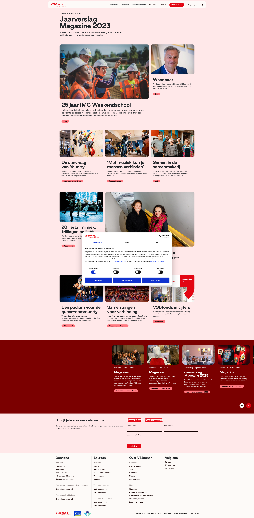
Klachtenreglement (136, 499)
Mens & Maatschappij (153, 420)
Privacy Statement (180, 513)
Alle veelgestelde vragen (65, 476)
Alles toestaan (155, 280)
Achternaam (169, 426)
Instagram (171, 465)
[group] (128, 372)
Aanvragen (60, 469)
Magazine (152, 5)
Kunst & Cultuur (134, 420)
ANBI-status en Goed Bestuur (141, 495)
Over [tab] (156, 242)
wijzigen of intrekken (157, 261)
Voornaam (131, 426)
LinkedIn (171, 469)
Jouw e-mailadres (134, 435)
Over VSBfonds (135, 466)
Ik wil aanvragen (99, 492)
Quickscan (175, 5)
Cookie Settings (194, 513)
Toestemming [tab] (97, 242)
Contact (163, 5)
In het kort (97, 466)
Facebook (171, 462)
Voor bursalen (98, 476)
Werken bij (133, 473)
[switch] (116, 272)
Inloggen (190, 5)
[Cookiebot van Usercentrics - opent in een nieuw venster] (160, 236)
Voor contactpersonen (102, 473)
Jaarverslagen (134, 479)
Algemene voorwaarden (138, 492)
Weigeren (98, 280)
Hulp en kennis (61, 473)
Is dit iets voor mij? (100, 489)
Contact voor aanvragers (65, 479)
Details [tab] (127, 242)
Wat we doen (61, 466)
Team (131, 469)
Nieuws (132, 476)
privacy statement (120, 261)
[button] (248, 405)
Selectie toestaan (127, 280)
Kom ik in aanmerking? (64, 489)
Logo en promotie (136, 502)
